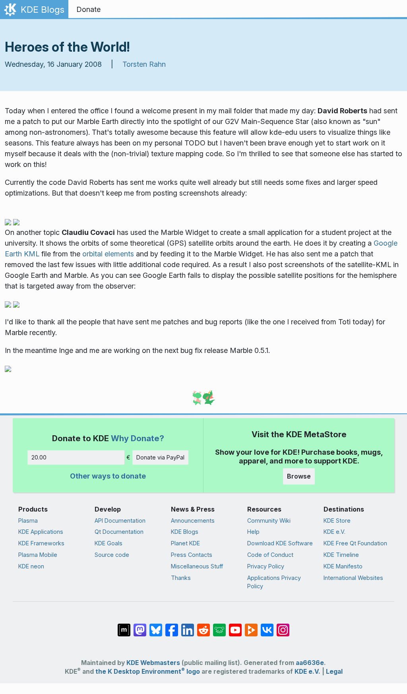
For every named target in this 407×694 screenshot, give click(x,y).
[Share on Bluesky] (155, 626)
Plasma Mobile (37, 554)
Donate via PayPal (160, 457)
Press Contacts (191, 554)
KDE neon (31, 566)
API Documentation (120, 520)
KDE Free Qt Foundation (355, 543)
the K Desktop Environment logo (147, 671)
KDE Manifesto (343, 566)
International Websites (353, 577)
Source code (112, 554)
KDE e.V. (334, 531)
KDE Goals (108, 543)
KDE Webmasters (153, 663)
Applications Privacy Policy (274, 582)
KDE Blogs (184, 531)
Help (253, 531)
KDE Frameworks (41, 543)
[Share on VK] (267, 626)
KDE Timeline (341, 554)
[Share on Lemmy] (219, 626)
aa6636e (310, 663)
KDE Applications (40, 531)
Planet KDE (185, 543)
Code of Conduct (270, 554)
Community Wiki (269, 520)
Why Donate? (137, 438)
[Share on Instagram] (283, 626)
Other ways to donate (108, 476)
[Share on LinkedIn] (187, 626)
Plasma (28, 520)
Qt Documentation (119, 531)
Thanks (181, 577)
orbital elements (108, 254)
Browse (299, 476)
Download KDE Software (280, 543)
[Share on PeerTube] (251, 626)
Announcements (193, 520)
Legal (334, 671)
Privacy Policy (265, 566)
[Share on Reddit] (203, 626)
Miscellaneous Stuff (197, 566)
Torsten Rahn (144, 64)
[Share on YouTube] (235, 626)
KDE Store (337, 520)
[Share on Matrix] (124, 626)
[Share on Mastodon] (140, 626)
